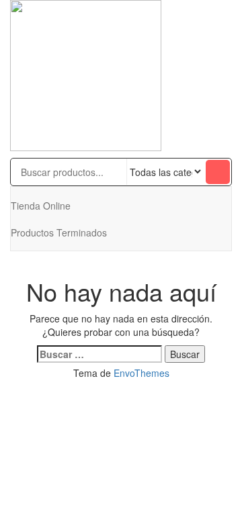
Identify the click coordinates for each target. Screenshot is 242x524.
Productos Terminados (59, 232)
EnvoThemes (141, 373)
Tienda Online (41, 205)
